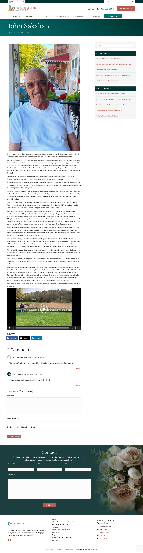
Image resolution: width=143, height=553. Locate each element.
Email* (39, 463)
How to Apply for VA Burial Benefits (108, 58)
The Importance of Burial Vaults (107, 81)
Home (10, 32)
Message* (12, 474)
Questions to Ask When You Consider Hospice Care (113, 75)
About (15, 16)
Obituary (17, 32)
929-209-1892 (107, 9)
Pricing (45, 16)
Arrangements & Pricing (60, 524)
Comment (10, 395)
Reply (78, 368)
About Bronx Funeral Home (61, 529)
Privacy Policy (69, 549)
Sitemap (59, 549)
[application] (44, 309)
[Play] (10, 328)
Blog (53, 535)
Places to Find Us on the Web (61, 537)
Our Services (79, 16)
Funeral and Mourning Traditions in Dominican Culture (114, 64)
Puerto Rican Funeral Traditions (106, 70)
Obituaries (29, 16)
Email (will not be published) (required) (21, 427)
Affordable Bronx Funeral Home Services (65, 522)
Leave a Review (103, 539)
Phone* (68, 463)
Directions (102, 535)
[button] (19, 16)
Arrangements (61, 16)
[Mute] (75, 328)
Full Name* (12, 463)
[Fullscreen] (78, 328)
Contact (111, 16)
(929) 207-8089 (103, 533)
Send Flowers (124, 8)
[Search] (133, 1)
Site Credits (50, 549)
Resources (96, 16)
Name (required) (13, 418)
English (14, 1)
